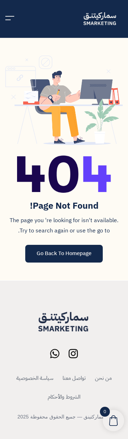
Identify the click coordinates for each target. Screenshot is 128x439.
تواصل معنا (74, 378)
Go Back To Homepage (64, 253)
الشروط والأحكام (64, 397)
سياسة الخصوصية (34, 378)
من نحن (103, 378)
